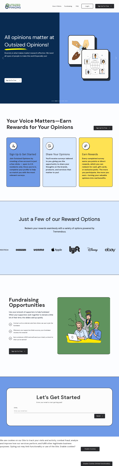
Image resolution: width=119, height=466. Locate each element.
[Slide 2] (56, 101)
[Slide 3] (59, 101)
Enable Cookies (90, 449)
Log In (87, 6)
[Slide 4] (62, 101)
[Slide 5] (66, 101)
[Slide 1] (52, 101)
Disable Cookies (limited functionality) (96, 464)
